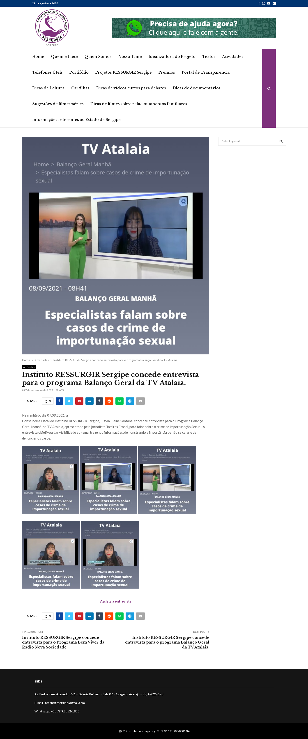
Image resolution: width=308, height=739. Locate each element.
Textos (208, 56)
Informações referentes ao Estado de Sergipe (76, 119)
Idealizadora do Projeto (172, 56)
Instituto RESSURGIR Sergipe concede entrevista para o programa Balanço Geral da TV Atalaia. (167, 642)
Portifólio (79, 72)
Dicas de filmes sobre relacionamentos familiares (138, 104)
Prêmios (167, 72)
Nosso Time (130, 56)
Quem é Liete (64, 56)
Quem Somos (98, 56)
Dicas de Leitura (48, 88)
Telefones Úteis (47, 72)
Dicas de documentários (197, 88)
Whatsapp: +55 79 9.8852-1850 (56, 711)
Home (38, 56)
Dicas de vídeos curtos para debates (131, 88)
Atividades (232, 56)
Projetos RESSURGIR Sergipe (123, 72)
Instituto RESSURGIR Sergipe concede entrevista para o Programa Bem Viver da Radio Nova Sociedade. (63, 642)
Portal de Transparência (206, 72)
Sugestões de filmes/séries (58, 104)
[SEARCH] (281, 141)
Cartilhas (80, 88)
